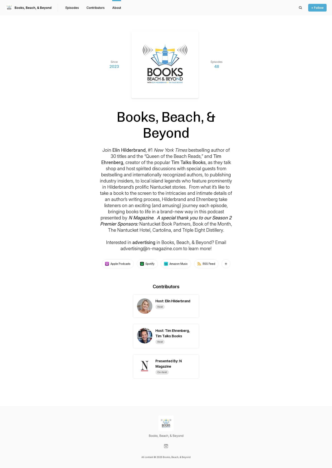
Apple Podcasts (120, 263)
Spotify (149, 263)
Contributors (95, 8)
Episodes (72, 8)
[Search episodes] (300, 7)
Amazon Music (178, 263)
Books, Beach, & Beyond (33, 8)
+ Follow (317, 8)
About (116, 8)
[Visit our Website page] (166, 446)
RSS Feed (209, 263)
